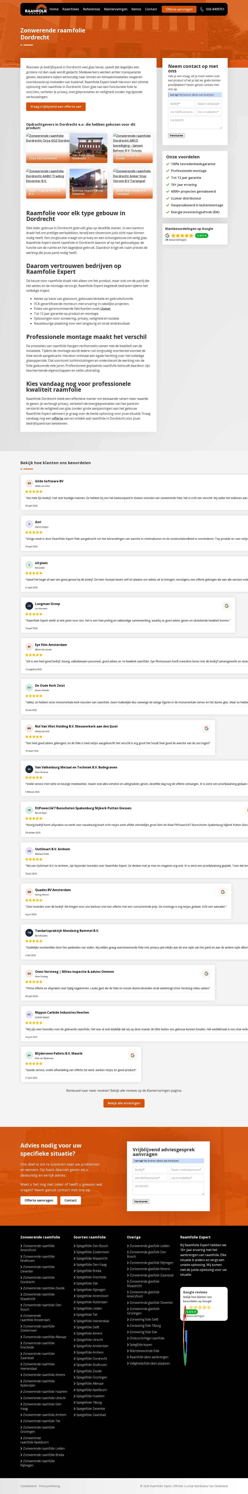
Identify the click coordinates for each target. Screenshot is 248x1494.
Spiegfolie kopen (141, 1344)
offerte (57, 418)
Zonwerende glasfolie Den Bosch (146, 1254)
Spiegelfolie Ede (87, 1283)
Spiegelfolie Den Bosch (92, 1246)
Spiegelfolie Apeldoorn (91, 1390)
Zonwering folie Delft (144, 1319)
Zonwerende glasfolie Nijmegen (151, 1262)
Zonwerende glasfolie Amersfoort (143, 1294)
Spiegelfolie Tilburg (89, 1402)
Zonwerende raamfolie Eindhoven (37, 1258)
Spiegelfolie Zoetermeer (92, 1252)
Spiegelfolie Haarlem (90, 1396)
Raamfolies (70, 9)
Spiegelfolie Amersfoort (92, 1296)
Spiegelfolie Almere (89, 1333)
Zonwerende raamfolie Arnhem (44, 1415)
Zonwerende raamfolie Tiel (41, 1421)
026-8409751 (215, 9)
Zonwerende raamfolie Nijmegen (37, 1463)
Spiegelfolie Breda (88, 1271)
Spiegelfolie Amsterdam (92, 1346)
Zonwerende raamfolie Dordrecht (37, 1279)
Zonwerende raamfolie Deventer (37, 1269)
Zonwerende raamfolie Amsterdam (35, 1317)
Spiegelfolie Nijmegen (91, 1290)
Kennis (136, 9)
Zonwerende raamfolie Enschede (37, 1345)
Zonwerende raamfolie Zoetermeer (37, 1328)
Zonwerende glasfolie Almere (150, 1269)
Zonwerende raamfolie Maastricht (37, 1296)
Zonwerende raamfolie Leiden (44, 1448)
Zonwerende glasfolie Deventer (151, 1302)
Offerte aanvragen (179, 9)
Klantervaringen (115, 9)
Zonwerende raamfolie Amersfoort (37, 1248)
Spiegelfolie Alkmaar (90, 1383)
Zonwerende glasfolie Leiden (150, 1246)
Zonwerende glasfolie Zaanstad (151, 1275)
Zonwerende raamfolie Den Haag (40, 1406)
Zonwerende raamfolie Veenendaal (37, 1366)
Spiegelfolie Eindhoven (91, 1365)
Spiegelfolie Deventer (90, 1408)
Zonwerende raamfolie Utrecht (44, 1398)
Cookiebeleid (28, 1486)
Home (54, 9)
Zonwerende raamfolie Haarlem (45, 1391)
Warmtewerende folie (144, 1351)
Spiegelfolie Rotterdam (91, 1302)
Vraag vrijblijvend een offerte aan (55, 106)
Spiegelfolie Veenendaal (92, 1321)
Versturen (176, 135)
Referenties (91, 9)
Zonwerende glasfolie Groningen (143, 1311)
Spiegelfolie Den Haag (91, 1264)
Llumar (106, 308)
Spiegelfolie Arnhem (89, 1352)
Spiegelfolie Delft (87, 1327)
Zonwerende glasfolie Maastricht (143, 1283)
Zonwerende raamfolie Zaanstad (37, 1356)
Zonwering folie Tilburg (145, 1325)
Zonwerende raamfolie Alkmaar (44, 1337)
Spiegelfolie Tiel (86, 1314)
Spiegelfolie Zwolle (89, 1371)
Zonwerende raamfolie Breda (43, 1455)
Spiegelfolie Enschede (91, 1277)
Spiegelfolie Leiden (89, 1308)
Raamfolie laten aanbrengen (149, 1357)
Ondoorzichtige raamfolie (147, 1338)
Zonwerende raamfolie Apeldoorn (34, 1440)
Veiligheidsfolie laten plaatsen (150, 1363)
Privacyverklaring (49, 1486)
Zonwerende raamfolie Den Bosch (40, 1307)
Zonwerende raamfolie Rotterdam (37, 1383)
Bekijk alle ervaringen (124, 1103)
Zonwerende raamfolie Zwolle (44, 1288)
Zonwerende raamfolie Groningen (37, 1429)
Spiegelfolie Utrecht (89, 1340)
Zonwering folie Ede (143, 1332)
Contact (151, 9)
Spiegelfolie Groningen (91, 1377)
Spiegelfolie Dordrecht (91, 1358)
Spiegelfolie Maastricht (92, 1258)
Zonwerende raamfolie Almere (44, 1375)
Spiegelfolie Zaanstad (91, 1415)
